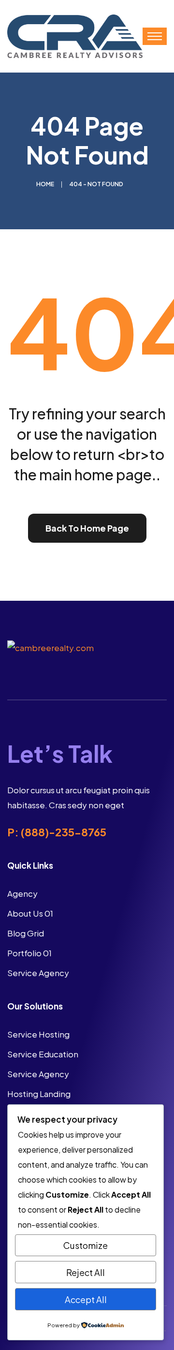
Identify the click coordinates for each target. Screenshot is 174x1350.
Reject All (85, 1272)
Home (45, 184)
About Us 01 (30, 913)
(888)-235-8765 (63, 832)
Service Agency (38, 972)
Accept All (86, 1299)
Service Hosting (38, 1034)
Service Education (42, 1054)
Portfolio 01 (29, 953)
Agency (22, 893)
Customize (85, 1245)
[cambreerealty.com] (75, 35)
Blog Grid (25, 933)
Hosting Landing (39, 1093)
